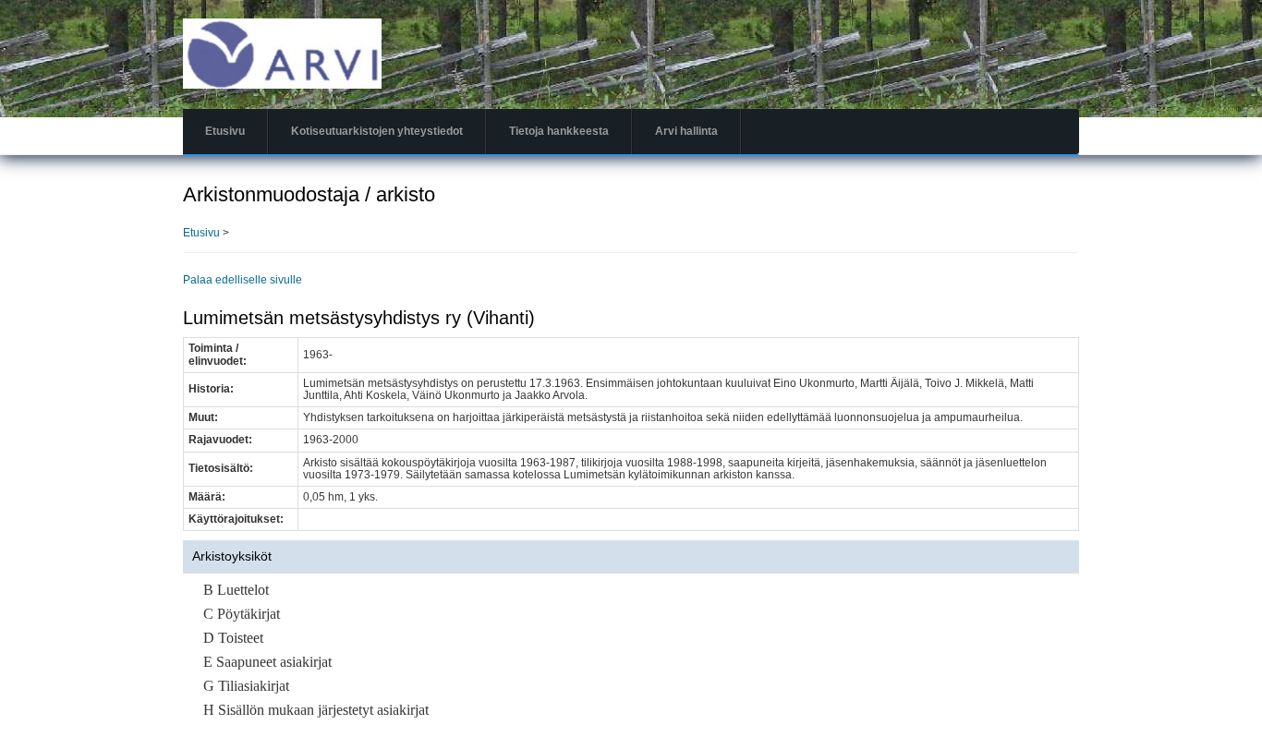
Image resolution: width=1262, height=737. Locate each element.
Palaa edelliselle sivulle (242, 279)
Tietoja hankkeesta (559, 131)
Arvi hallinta (686, 131)
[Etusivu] (282, 52)
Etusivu (225, 131)
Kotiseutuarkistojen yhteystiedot (377, 131)
